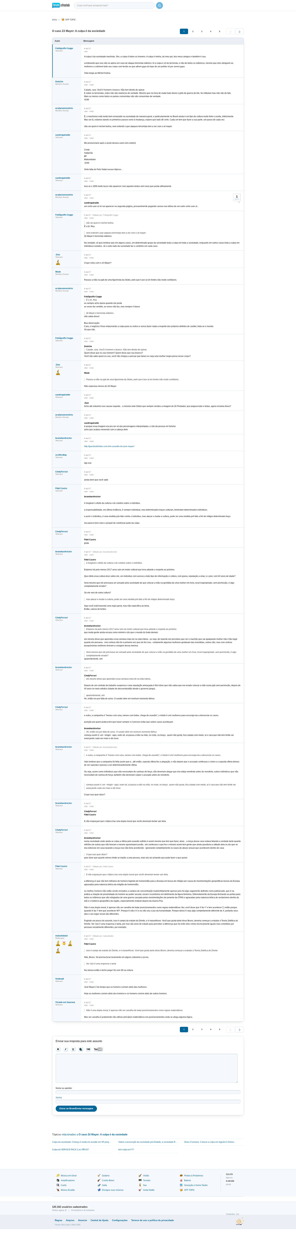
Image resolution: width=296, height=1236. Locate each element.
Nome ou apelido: (64, 1088)
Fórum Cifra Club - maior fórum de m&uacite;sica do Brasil (61, 5)
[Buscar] (159, 5)
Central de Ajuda (99, 1220)
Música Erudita (68, 1190)
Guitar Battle (149, 1190)
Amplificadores (68, 1180)
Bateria (187, 1180)
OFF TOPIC (70, 20)
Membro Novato (62, 84)
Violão (146, 1175)
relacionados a (94, 1134)
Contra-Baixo (108, 1180)
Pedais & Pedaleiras (193, 1175)
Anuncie (82, 1220)
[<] (230, 31)
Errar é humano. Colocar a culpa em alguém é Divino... (210, 1142)
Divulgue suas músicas (113, 1190)
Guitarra (105, 1175)
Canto (63, 1185)
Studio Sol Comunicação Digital (240, 1221)
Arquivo (70, 1220)
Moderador (59, 938)
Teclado (146, 1180)
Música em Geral (69, 1175)
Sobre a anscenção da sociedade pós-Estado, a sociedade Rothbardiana (148, 1142)
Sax (145, 1185)
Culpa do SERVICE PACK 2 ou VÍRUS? (70, 1149)
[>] (239, 31)
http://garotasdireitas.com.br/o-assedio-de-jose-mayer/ (109, 446)
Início (54, 20)
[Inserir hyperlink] (80, 1049)
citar (86, 51)
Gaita (104, 1185)
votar (91, 85)
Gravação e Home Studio (196, 1185)
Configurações (119, 1220)
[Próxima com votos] (239, 202)
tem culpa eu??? (126, 1149)
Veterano (59, 51)
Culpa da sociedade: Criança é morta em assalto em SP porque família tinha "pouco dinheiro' (82, 1142)
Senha (59, 1097)
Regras (58, 1220)
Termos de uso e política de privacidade (152, 1220)
